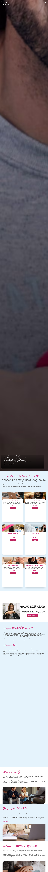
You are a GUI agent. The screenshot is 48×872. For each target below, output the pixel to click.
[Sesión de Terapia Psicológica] (13, 557)
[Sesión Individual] (35, 492)
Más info (5, 783)
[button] (13, 508)
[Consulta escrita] (13, 492)
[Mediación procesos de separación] (35, 557)
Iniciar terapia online (8, 464)
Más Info (5, 657)
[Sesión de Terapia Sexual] (35, 525)
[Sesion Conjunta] (13, 525)
